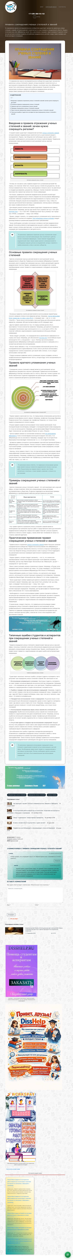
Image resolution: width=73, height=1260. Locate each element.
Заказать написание (13, 1169)
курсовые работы (52, 629)
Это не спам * (14, 918)
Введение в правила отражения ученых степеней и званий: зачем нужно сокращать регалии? (35, 101)
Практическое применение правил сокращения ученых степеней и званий (32, 110)
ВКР (34, 629)
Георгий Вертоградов (13, 1179)
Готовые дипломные (13, 785)
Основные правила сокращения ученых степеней (25, 104)
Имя (8, 905)
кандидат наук (13, 211)
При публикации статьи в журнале (43, 218)
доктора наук (43, 337)
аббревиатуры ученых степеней (17, 795)
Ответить (57, 861)
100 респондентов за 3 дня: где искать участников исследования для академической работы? (19, 1241)
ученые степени (52, 795)
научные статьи (17, 629)
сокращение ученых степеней (36, 795)
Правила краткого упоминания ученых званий (24, 106)
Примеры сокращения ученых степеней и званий (25, 108)
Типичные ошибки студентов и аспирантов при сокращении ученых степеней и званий (33, 113)
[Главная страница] (11, 7)
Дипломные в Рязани (31, 785)
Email (37, 905)
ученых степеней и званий (50, 133)
